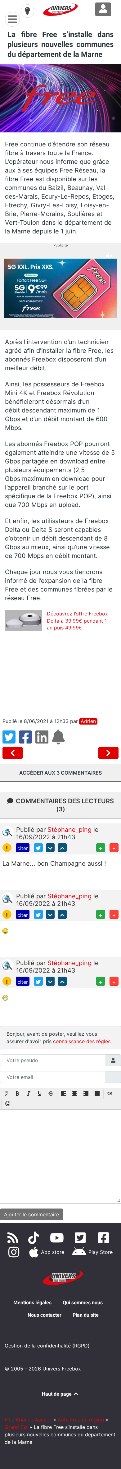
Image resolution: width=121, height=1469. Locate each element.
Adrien (88, 721)
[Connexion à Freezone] (103, 9)
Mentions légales (32, 1303)
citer (22, 848)
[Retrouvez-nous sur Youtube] (58, 1238)
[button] (6, 1094)
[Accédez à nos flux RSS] (14, 1238)
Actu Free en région (81, 1419)
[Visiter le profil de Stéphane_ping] (7, 831)
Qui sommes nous (83, 1303)
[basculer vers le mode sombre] (27, 10)
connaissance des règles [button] (81, 1041)
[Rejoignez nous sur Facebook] (105, 1238)
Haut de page (57, 1394)
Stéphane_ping (70, 829)
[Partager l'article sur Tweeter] (10, 741)
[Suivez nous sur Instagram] (15, 1252)
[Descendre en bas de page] (50, 847)
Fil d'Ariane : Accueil (28, 1419)
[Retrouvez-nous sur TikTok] (35, 1238)
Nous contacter (44, 1315)
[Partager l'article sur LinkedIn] (43, 741)
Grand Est (16, 1427)
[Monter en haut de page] (62, 847)
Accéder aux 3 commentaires (60, 773)
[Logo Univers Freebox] (60, 9)
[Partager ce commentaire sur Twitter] (38, 847)
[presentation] (6, 1094)
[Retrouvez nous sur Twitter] (81, 1238)
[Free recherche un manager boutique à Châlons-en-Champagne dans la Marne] (13, 753)
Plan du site (86, 1315)
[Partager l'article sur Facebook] (27, 741)
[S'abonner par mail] (59, 741)
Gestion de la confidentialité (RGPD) (47, 1345)
